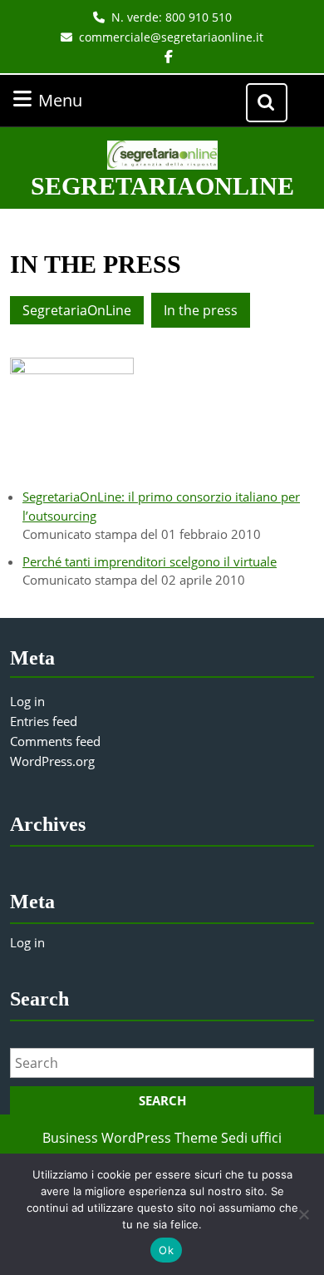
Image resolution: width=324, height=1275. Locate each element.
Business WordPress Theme (130, 1138)
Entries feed (43, 721)
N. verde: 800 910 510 (171, 17)
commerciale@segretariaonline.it (171, 37)
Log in (27, 701)
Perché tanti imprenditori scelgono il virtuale (149, 561)
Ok (166, 1250)
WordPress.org (52, 761)
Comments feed (55, 741)
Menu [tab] (81, 99)
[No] (303, 1214)
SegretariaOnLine (162, 186)
